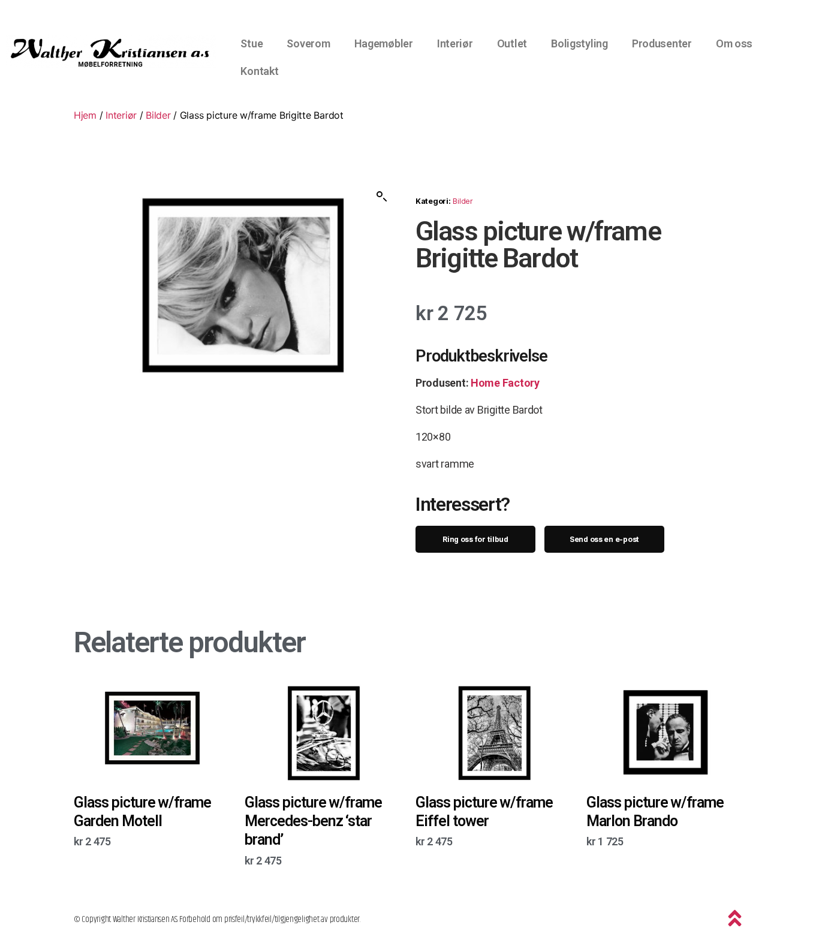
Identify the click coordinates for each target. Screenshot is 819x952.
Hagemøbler (383, 43)
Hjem (85, 115)
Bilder (158, 115)
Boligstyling (579, 43)
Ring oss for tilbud (475, 539)
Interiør (455, 43)
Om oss (734, 43)
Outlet (512, 43)
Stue (251, 43)
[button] (382, 196)
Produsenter (662, 43)
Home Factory (505, 382)
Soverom (308, 43)
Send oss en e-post (604, 539)
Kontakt (259, 71)
